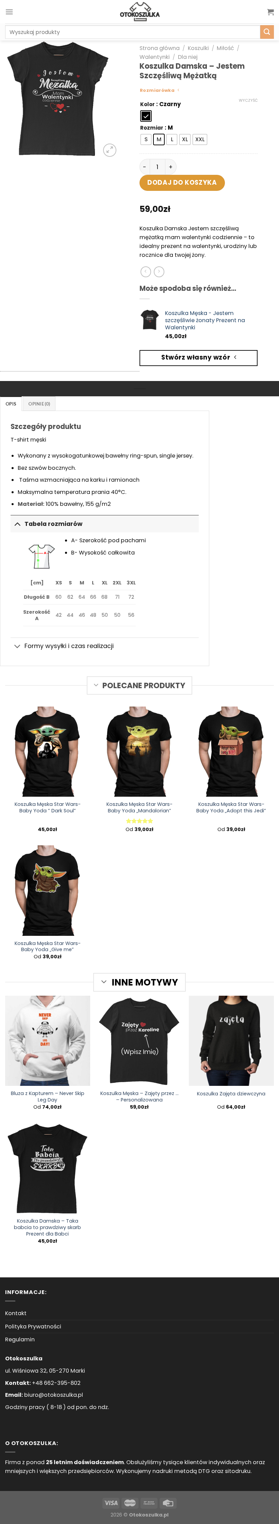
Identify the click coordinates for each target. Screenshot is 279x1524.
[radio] (146, 116)
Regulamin (20, 1339)
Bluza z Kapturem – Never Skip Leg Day (47, 1096)
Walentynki (155, 57)
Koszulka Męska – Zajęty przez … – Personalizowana (139, 1096)
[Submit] (267, 31)
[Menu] (9, 11)
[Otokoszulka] (139, 11)
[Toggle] (17, 523)
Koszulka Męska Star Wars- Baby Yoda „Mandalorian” (139, 807)
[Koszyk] (270, 11)
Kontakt (16, 1313)
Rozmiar (151, 128)
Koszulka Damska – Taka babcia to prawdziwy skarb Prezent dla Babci (47, 1227)
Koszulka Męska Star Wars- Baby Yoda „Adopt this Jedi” (231, 807)
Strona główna (160, 48)
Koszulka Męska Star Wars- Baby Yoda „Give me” (48, 946)
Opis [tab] (10, 404)
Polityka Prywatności (33, 1326)
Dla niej (187, 57)
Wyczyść (248, 100)
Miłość (225, 48)
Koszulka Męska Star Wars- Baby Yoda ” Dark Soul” (48, 807)
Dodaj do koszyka (182, 182)
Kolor (147, 104)
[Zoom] (109, 150)
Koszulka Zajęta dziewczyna (231, 1094)
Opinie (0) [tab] (39, 404)
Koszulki (198, 48)
